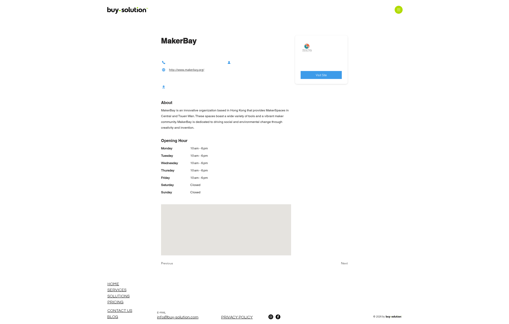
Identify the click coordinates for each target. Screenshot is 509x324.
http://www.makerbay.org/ (186, 70)
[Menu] (398, 10)
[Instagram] (270, 316)
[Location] (163, 87)
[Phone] (163, 62)
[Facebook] (278, 316)
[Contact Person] (229, 62)
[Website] (163, 70)
